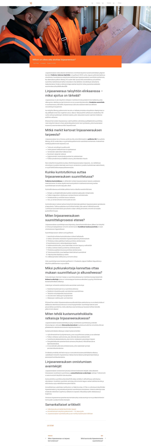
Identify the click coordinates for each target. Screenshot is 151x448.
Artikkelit (44, 63)
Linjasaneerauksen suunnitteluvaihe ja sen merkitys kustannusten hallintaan (70, 413)
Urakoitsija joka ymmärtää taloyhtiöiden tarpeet (61, 409)
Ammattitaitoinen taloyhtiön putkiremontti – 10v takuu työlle (65, 411)
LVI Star (37, 63)
